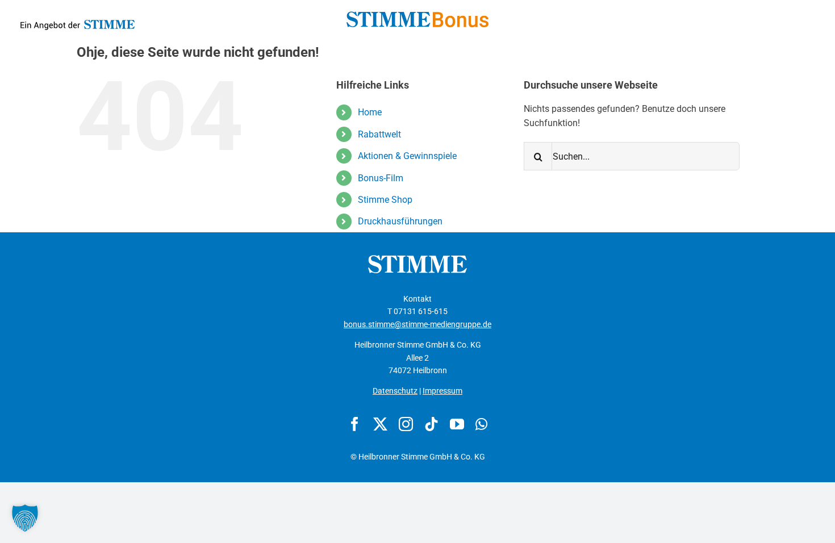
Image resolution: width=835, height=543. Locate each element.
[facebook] (355, 424)
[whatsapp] (481, 424)
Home (370, 112)
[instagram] (406, 424)
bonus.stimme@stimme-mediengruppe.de (417, 324)
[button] (25, 518)
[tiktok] (431, 424)
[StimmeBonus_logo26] (417, 15)
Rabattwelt (379, 134)
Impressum (442, 390)
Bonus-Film (380, 178)
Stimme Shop (385, 199)
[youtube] (457, 424)
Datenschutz (395, 390)
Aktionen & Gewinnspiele (407, 156)
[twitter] (380, 424)
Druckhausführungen (400, 221)
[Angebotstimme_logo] (77, 17)
